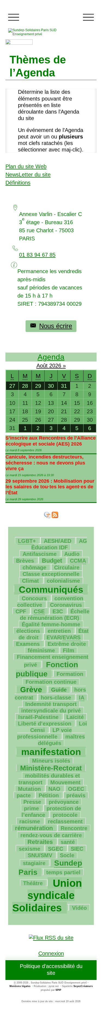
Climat (30, 581)
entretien (59, 631)
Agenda (51, 357)
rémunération (34, 828)
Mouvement (65, 782)
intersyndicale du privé (51, 711)
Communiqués (51, 589)
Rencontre (74, 828)
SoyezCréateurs (83, 986)
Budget (52, 560)
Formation (70, 674)
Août (42, 366)
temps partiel (63, 872)
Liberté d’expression (44, 724)
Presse (32, 802)
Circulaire (66, 567)
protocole (65, 815)
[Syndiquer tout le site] (51, 937)
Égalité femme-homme (51, 624)
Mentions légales (20, 986)
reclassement (65, 821)
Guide (59, 690)
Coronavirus (66, 605)
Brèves (25, 561)
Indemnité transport (51, 704)
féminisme (41, 650)
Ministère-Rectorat (51, 768)
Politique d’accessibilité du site (51, 969)
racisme (29, 821)
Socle (67, 855)
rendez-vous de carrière (51, 835)
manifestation (51, 752)
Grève (31, 689)
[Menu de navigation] (13, 17)
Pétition (49, 795)
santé (68, 842)
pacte (24, 795)
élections (28, 631)
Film (68, 650)
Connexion (51, 953)
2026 (56, 366)
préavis (75, 795)
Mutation (29, 789)
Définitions (17, 183)
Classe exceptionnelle (51, 574)
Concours (34, 598)
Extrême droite (67, 644)
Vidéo (79, 908)
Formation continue (51, 682)
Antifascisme (40, 554)
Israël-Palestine (38, 717)
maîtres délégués (61, 740)
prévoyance (64, 802)
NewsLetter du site (28, 175)
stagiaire (34, 863)
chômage (34, 567)
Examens (28, 644)
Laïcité (75, 717)
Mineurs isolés (51, 761)
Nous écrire (55, 326)
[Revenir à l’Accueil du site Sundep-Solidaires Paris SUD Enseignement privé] (39, 32)
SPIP (58, 990)
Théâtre (33, 883)
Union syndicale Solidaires (47, 895)
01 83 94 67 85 (37, 255)
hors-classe (56, 698)
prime (31, 808)
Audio (71, 554)
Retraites (40, 841)
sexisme (29, 849)
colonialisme (63, 581)
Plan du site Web (26, 166)
